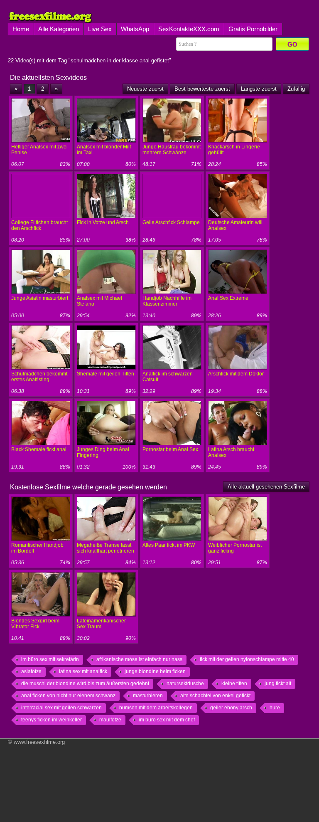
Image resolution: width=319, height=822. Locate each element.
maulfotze (110, 720)
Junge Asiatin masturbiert (39, 298)
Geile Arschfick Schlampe (171, 222)
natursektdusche (185, 683)
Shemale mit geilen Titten (105, 374)
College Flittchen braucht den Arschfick (39, 225)
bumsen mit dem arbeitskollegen (156, 708)
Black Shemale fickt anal (38, 449)
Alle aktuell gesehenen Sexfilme (266, 487)
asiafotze (31, 671)
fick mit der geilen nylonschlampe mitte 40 (247, 659)
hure (275, 708)
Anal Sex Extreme (228, 298)
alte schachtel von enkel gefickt (215, 696)
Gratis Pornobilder (252, 28)
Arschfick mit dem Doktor (236, 374)
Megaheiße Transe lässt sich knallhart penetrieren (105, 548)
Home (20, 28)
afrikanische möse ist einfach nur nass (139, 659)
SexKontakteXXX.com (188, 28)
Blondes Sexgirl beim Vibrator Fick (35, 623)
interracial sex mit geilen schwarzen (61, 708)
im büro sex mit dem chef (167, 720)
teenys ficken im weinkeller (51, 720)
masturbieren (148, 696)
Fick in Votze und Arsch (103, 222)
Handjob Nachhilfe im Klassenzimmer (166, 301)
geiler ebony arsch (231, 708)
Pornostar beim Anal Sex (170, 449)
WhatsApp (135, 28)
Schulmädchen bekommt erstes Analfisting (39, 377)
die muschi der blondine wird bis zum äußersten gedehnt (85, 683)
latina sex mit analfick (83, 671)
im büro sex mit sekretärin (50, 659)
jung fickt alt (278, 683)
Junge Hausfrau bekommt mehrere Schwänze (171, 150)
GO (292, 44)
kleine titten (234, 683)
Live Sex (100, 28)
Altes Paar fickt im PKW (168, 545)
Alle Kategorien (58, 28)
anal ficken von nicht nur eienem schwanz (68, 696)
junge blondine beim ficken (155, 671)
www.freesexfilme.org (39, 742)
